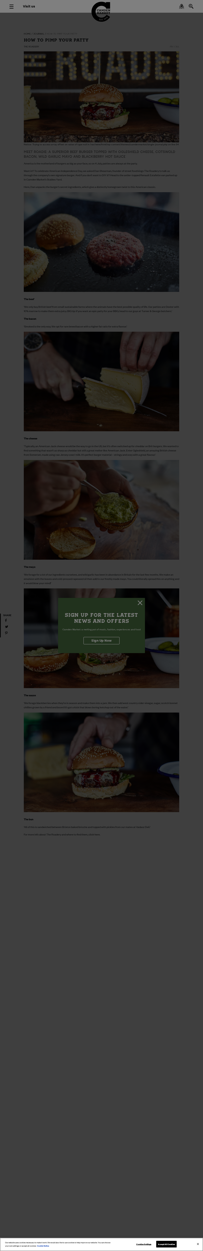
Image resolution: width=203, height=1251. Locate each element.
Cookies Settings (143, 1244)
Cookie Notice (43, 1245)
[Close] (197, 1244)
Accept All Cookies (166, 1244)
